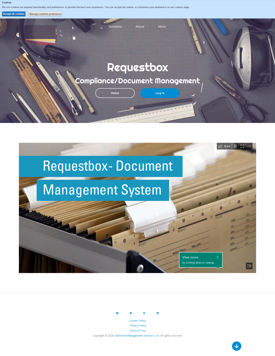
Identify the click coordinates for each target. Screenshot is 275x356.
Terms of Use (137, 330)
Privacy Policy (138, 325)
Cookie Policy (137, 320)
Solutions (115, 26)
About (140, 26)
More (162, 26)
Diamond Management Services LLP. (137, 335)
